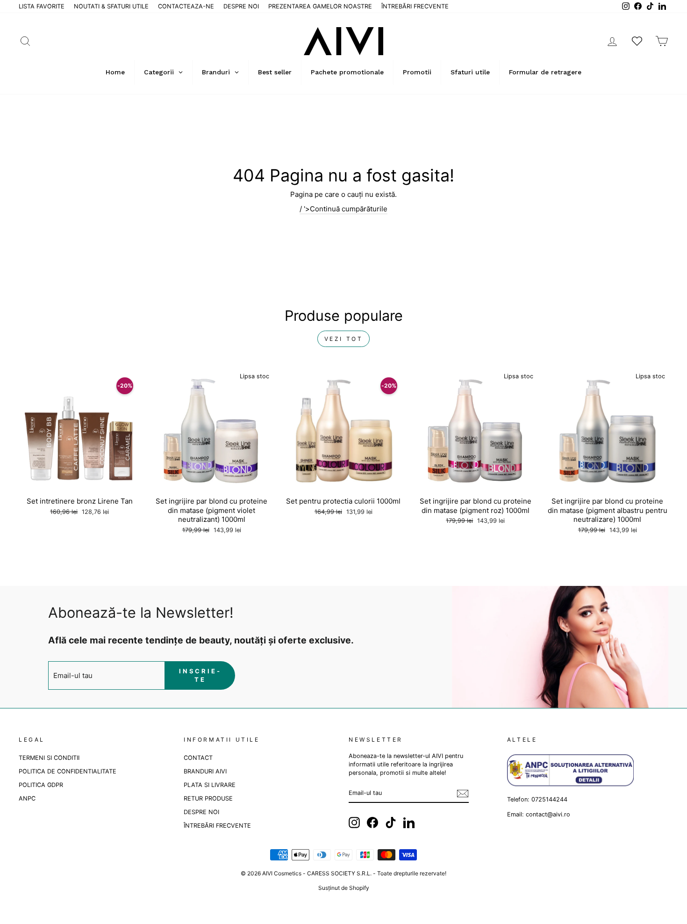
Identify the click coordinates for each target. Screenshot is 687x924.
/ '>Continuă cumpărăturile (343, 208)
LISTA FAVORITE (41, 6)
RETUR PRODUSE (208, 798)
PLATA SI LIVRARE (210, 784)
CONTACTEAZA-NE (186, 6)
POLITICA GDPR (41, 784)
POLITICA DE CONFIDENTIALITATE (67, 771)
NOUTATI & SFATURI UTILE (111, 6)
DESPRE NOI (241, 6)
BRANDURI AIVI (205, 771)
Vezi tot (343, 338)
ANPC (27, 798)
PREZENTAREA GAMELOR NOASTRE (320, 6)
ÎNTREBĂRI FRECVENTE (415, 6)
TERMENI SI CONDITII (49, 757)
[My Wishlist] (637, 41)
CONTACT (198, 757)
